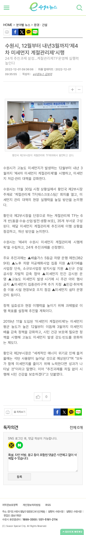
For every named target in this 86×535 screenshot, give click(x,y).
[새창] (22, 31)
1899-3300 (29, 519)
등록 (19, 477)
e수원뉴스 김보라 (42, 74)
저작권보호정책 (10, 505)
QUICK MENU (73, 531)
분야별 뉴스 (23, 25)
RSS (48, 505)
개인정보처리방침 (31, 505)
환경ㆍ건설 (40, 25)
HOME (7, 25)
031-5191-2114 (48, 519)
